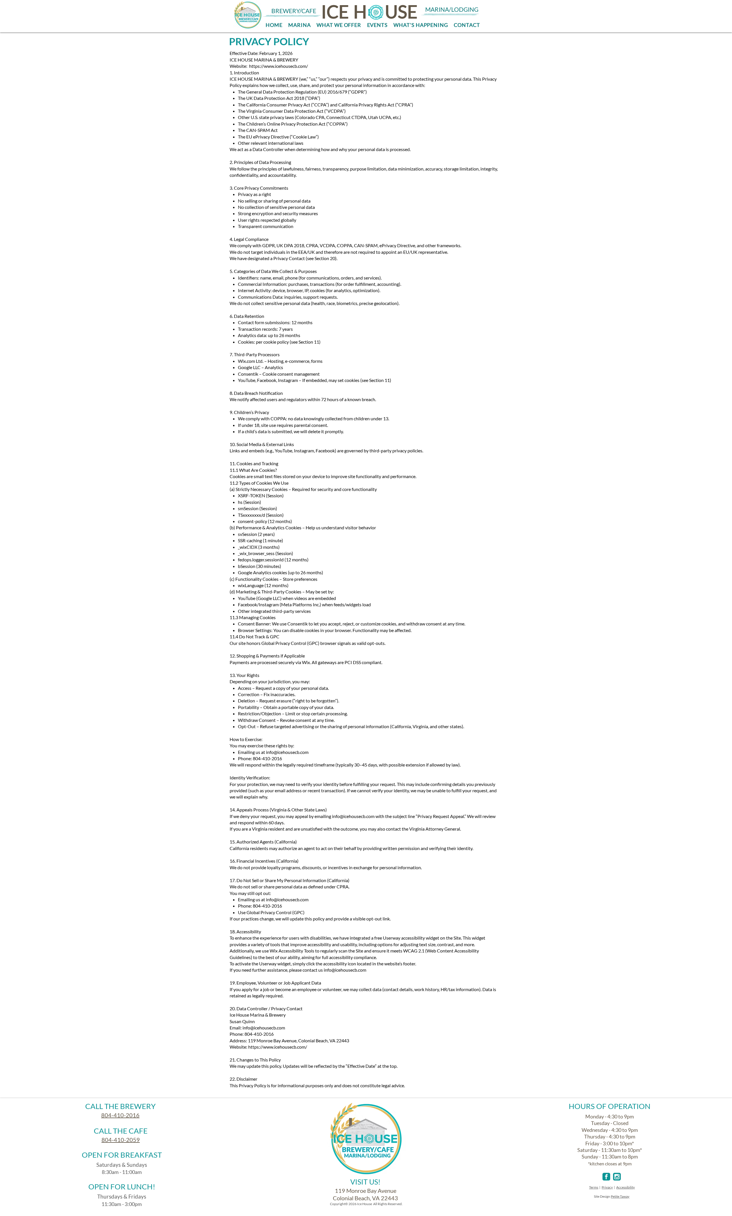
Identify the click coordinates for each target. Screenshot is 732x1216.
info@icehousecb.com (287, 752)
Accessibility (625, 1187)
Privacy (607, 1187)
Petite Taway (620, 1196)
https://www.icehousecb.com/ (277, 1046)
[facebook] (606, 1177)
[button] (339, 25)
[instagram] (617, 1177)
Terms (593, 1187)
